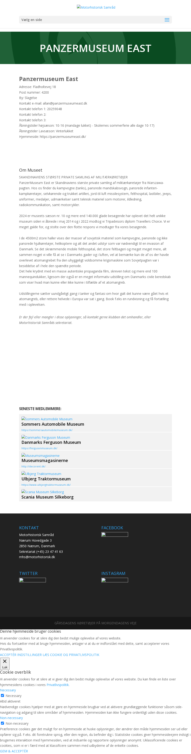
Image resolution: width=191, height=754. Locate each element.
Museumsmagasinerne (44, 460)
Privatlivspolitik (58, 685)
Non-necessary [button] (11, 718)
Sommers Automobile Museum (52, 424)
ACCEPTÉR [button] (8, 654)
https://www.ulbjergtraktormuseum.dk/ (46, 484)
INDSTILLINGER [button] (29, 654)
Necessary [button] (8, 690)
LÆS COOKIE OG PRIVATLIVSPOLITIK (71, 654)
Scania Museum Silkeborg (47, 497)
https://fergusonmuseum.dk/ (39, 448)
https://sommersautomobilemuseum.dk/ (46, 430)
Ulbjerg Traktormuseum (46, 479)
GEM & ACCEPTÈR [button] (14, 751)
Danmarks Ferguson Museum (51, 442)
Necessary (13, 695)
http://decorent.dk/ (33, 466)
